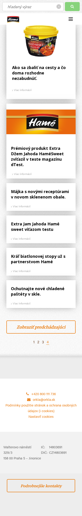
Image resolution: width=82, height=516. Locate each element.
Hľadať (72, 6)
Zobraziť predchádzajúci (41, 327)
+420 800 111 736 (43, 393)
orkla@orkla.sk (44, 399)
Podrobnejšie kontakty (41, 486)
